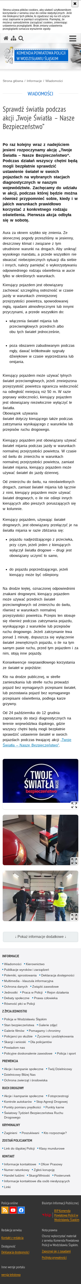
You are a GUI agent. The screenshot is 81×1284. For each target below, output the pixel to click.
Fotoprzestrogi (58, 1096)
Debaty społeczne (16, 998)
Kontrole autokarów (18, 1101)
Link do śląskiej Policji (19, 1148)
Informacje (34, 81)
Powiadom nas (14, 1047)
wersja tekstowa (10, 1274)
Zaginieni (10, 1133)
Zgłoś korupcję (44, 1170)
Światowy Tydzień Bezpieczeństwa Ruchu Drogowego (33, 1115)
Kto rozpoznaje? (55, 1133)
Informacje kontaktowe (20, 1164)
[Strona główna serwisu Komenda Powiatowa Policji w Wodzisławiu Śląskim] (6, 38)
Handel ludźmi (14, 1175)
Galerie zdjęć (48, 1025)
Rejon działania (58, 992)
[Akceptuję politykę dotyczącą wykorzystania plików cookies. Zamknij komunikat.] (75, 3)
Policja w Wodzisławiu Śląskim (25, 1019)
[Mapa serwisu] (13, 38)
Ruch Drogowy (13, 1088)
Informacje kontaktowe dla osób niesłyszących (37, 1181)
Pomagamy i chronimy (45, 1030)
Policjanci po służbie (18, 1036)
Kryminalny (11, 1125)
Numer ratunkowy (16, 1170)
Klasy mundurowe (52, 1148)
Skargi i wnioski (15, 1042)
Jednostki (11, 992)
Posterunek (62, 1175)
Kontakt (8, 1156)
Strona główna (13, 81)
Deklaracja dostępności (57, 975)
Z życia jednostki (14, 1011)
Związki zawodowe (45, 986)
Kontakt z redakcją (12, 1237)
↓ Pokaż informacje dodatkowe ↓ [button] (40, 937)
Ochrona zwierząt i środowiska (25, 1080)
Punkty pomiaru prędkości (22, 1107)
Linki (7, 1187)
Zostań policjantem (17, 1140)
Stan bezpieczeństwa (19, 1025)
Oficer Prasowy (51, 1164)
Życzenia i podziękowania (55, 1036)
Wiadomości (54, 81)
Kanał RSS (5, 1210)
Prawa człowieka (46, 998)
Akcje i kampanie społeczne (23, 1069)
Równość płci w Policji (19, 1003)
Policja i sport (66, 1053)
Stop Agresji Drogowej (52, 1101)
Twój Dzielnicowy (60, 1069)
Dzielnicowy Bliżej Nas (20, 1074)
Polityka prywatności (54, 1257)
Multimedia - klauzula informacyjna (28, 981)
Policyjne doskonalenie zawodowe (28, 1053)
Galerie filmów (14, 1030)
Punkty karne (54, 1107)
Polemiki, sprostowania (20, 975)
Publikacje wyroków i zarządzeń (26, 969)
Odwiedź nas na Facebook (21, 1210)
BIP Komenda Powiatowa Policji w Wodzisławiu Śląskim (66, 1215)
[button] (72, 38)
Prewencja (10, 1061)
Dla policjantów (41, 1042)
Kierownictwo (35, 964)
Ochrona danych (16, 986)
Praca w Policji (32, 992)
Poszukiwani (30, 1133)
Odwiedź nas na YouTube (13, 1210)
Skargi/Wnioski (39, 1175)
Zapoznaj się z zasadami (56, 1251)
